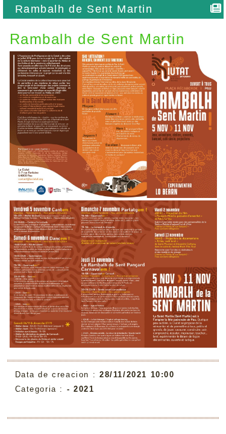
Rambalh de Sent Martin (84, 9)
